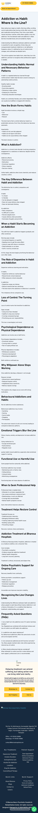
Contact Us (10, 787)
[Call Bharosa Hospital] (2, 737)
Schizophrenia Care (10, 760)
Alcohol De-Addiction (10, 763)
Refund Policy (28, 787)
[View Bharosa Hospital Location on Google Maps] (2, 729)
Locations (10, 765)
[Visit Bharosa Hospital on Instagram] (25, 791)
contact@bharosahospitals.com (14, 742)
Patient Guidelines (27, 760)
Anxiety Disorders (10, 757)
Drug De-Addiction (10, 768)
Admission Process (27, 758)
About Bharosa (10, 781)
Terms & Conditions (27, 783)
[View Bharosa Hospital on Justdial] (29, 791)
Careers (10, 790)
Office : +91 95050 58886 (13, 736)
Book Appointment (27, 754)
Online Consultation (28, 756)
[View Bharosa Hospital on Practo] (33, 791)
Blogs (10, 784)
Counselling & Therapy (10, 771)
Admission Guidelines (27, 785)
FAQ (28, 762)
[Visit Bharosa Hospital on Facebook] (21, 791)
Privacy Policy (27, 781)
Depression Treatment (10, 754)
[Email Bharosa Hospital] (2, 743)
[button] (34, 809)
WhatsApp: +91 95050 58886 (14, 739)
